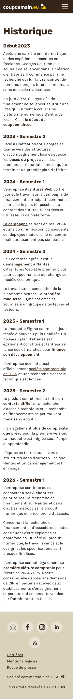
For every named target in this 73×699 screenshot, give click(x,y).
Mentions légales (22, 661)
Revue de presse (21, 667)
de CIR (8, 583)
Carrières (15, 655)
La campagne (15, 224)
